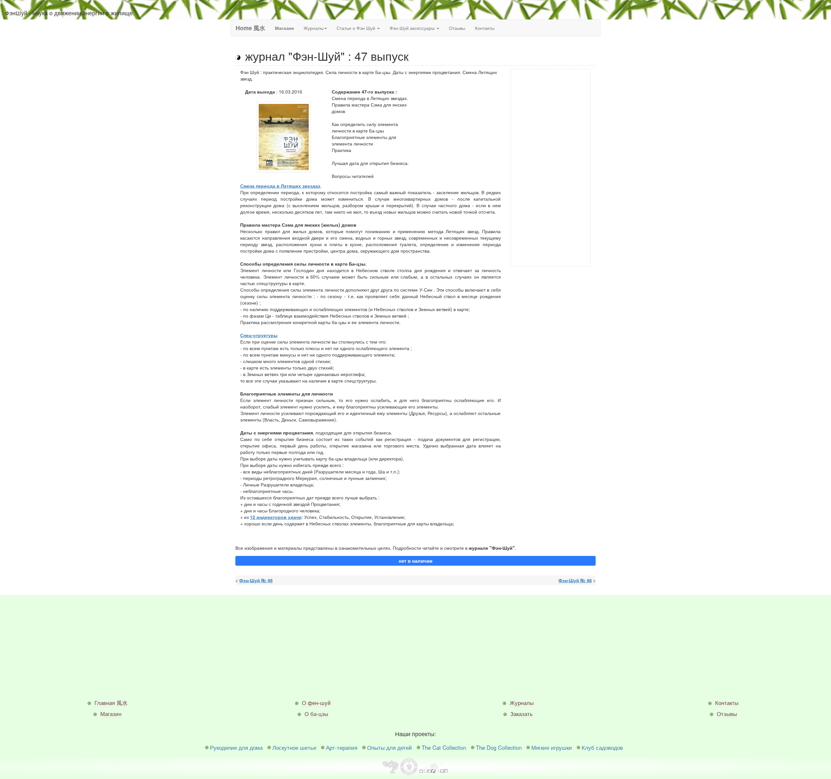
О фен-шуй (316, 703)
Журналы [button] (314, 28)
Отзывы (457, 28)
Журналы (522, 703)
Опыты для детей (389, 747)
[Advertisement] (551, 167)
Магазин (110, 714)
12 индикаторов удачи (276, 517)
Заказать (521, 714)
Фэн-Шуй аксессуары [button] (413, 28)
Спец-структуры (259, 335)
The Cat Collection (444, 747)
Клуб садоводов (602, 747)
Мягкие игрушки (551, 747)
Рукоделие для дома (236, 747)
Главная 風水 (111, 703)
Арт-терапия (341, 747)
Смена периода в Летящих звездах (280, 185)
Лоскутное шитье (294, 747)
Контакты (484, 28)
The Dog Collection (499, 747)
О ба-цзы (316, 714)
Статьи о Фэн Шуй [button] (357, 28)
